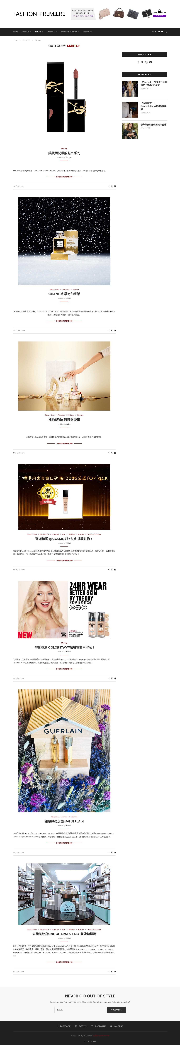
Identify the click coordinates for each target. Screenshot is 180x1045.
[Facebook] (153, 31)
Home (15, 40)
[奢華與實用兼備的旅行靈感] (130, 131)
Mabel (68, 298)
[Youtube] (162, 31)
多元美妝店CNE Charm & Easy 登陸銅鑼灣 (64, 934)
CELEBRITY (51, 31)
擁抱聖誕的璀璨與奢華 (64, 419)
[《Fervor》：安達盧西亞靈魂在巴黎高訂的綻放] (130, 89)
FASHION (25, 31)
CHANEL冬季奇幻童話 (64, 294)
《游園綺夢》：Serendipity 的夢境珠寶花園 (153, 106)
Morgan (68, 157)
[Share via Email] (115, 186)
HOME (15, 31)
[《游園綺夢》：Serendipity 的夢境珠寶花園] (130, 110)
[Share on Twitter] (112, 186)
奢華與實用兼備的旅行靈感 (153, 124)
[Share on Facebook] (108, 186)
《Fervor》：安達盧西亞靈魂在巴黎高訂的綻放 (154, 84)
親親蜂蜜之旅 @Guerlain (64, 821)
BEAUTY (38, 31)
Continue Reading (64, 177)
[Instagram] (159, 31)
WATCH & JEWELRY (69, 31)
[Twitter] (156, 31)
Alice (68, 424)
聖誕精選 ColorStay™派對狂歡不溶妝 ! (64, 647)
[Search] (165, 31)
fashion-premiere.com (101, 1035)
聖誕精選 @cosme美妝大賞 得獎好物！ (64, 539)
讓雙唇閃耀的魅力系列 (64, 153)
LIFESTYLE (87, 31)
